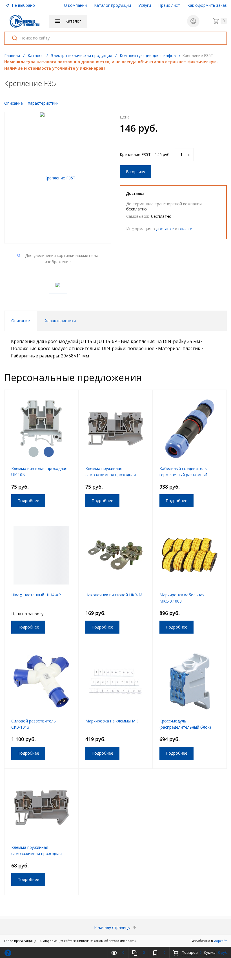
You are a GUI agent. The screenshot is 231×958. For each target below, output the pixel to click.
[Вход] (193, 21)
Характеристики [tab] (60, 320)
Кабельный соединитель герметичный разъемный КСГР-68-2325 (183, 475)
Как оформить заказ (207, 5)
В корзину (135, 171)
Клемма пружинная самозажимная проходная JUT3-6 (110, 475)
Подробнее (28, 500)
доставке (165, 228)
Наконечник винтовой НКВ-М (113, 594)
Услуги (144, 5)
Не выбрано (23, 5)
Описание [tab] (20, 320)
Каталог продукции (112, 5)
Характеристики (43, 103)
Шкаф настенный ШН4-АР (36, 594)
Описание (13, 103)
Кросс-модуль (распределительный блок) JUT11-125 (185, 727)
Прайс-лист (169, 5)
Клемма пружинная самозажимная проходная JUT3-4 (36, 853)
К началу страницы (113, 927)
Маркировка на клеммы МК (111, 721)
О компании (75, 5)
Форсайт (220, 941)
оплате (185, 228)
